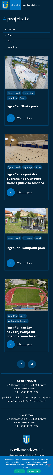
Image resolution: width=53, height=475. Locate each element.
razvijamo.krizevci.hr (26, 449)
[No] (49, 465)
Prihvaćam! (19, 471)
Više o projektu (24, 118)
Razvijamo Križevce (31, 5)
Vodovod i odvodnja (17, 321)
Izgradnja (12, 98)
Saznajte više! (33, 471)
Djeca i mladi (14, 93)
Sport (22, 98)
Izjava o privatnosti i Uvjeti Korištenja (26, 455)
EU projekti (28, 93)
